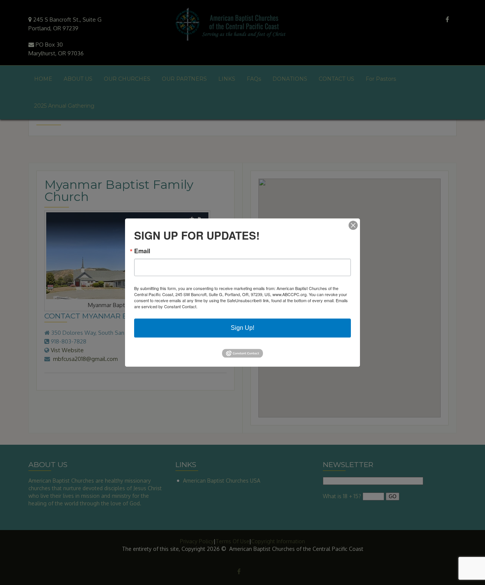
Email (142, 251)
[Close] (353, 225)
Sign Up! (242, 328)
